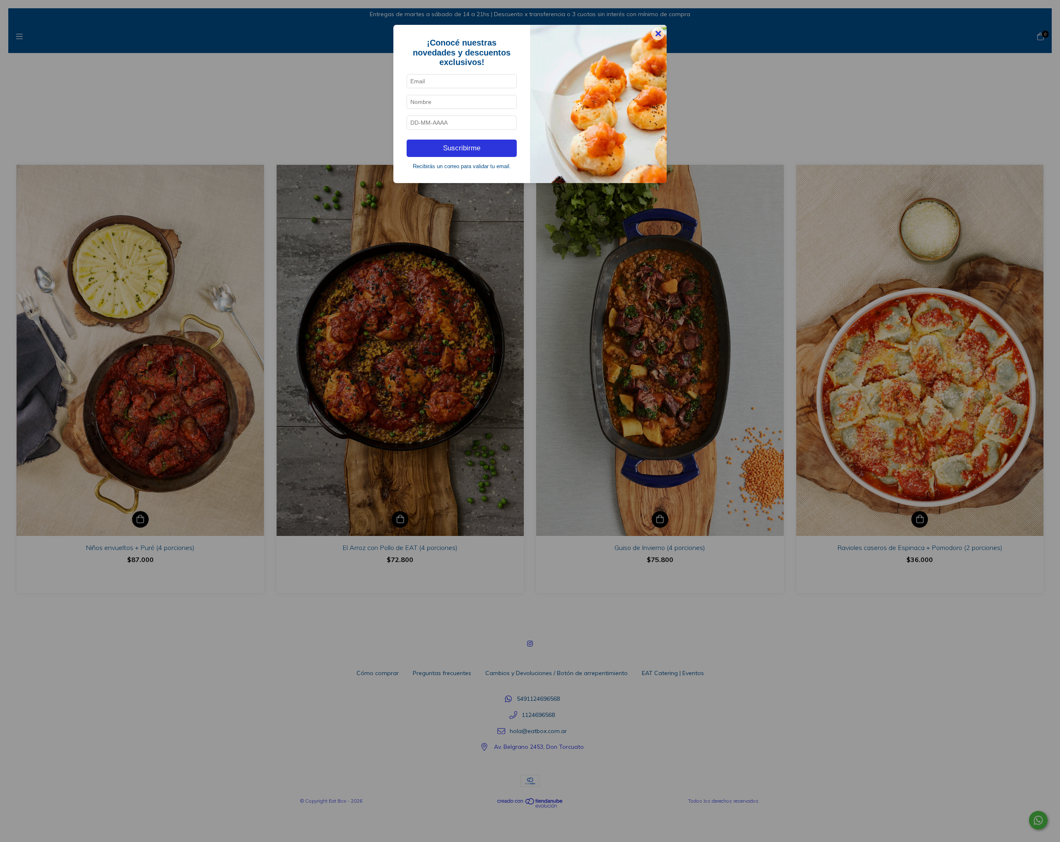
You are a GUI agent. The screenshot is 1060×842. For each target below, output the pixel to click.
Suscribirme (461, 148)
